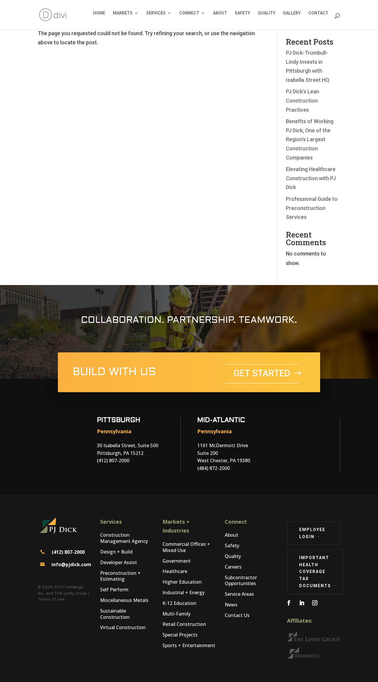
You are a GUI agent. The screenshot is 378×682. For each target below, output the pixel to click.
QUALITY (266, 13)
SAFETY (242, 13)
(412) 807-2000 (68, 552)
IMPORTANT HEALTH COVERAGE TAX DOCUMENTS (315, 571)
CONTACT (318, 13)
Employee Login (312, 533)
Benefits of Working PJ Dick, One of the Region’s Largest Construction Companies (309, 139)
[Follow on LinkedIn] (301, 603)
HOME (99, 13)
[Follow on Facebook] (289, 603)
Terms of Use (51, 599)
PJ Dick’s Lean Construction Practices (302, 100)
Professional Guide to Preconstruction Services (312, 208)
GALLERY (292, 13)
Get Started (261, 373)
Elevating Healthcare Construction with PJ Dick (311, 178)
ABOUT (220, 13)
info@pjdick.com (71, 564)
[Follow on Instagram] (314, 603)
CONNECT (189, 13)
